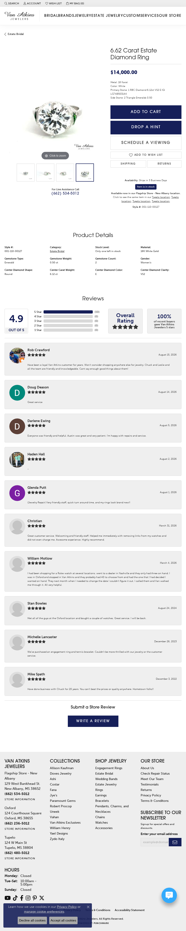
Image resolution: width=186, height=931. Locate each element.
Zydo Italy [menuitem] (57, 839)
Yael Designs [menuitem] (59, 833)
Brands (66, 16)
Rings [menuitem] (99, 790)
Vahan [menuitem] (54, 817)
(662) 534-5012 (65, 193)
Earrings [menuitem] (101, 795)
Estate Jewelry (107, 16)
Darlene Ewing (38, 421)
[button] (12, 3)
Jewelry (82, 16)
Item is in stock (146, 186)
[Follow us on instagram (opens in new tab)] (28, 898)
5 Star (38, 312)
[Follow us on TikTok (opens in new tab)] (15, 898)
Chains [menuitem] (100, 817)
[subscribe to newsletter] (175, 842)
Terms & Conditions (97, 910)
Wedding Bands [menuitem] (106, 779)
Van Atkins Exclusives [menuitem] (65, 822)
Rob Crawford (38, 350)
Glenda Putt (36, 488)
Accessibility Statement (130, 910)
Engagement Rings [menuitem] (108, 768)
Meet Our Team (152, 779)
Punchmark (101, 923)
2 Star (38, 325)
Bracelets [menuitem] (102, 801)
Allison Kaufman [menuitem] (61, 768)
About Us (147, 768)
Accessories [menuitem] (104, 828)
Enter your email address (159, 834)
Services (149, 16)
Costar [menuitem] (54, 784)
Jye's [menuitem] (53, 795)
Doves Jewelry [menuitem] (60, 773)
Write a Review (93, 721)
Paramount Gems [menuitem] (63, 801)
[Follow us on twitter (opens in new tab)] (41, 898)
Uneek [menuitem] (54, 812)
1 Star (38, 330)
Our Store (170, 16)
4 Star (38, 316)
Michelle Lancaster (42, 637)
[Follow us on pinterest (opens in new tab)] (35, 898)
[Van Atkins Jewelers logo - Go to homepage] (21, 16)
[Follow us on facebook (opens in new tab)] (21, 898)
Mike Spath (36, 674)
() (97, 312)
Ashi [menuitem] (53, 779)
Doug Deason (38, 387)
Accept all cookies (63, 920)
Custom (131, 16)
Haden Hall (36, 454)
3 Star (38, 321)
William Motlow (39, 558)
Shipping (128, 164)
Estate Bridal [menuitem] (104, 773)
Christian (34, 521)
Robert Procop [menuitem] (61, 806)
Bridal (51, 16)
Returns (164, 164)
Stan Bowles (37, 603)
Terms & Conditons (155, 801)
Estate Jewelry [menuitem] (106, 784)
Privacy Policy (151, 795)
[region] (55, 110)
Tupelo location (161, 197)
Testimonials (150, 784)
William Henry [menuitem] (60, 828)
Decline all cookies (32, 920)
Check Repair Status (155, 773)
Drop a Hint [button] (146, 127)
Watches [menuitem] (101, 822)
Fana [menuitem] (53, 790)
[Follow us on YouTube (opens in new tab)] (8, 898)
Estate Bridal (16, 34)
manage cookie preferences (44, 911)
